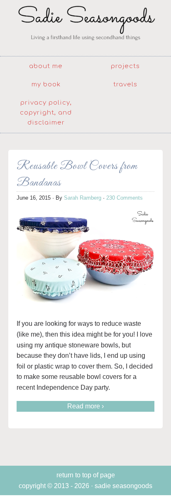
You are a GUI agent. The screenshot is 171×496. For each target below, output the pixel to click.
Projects (125, 66)
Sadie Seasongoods (85, 27)
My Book (46, 84)
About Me (46, 66)
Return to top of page (85, 475)
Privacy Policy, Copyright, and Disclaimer (46, 112)
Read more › (85, 406)
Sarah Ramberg (82, 198)
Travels (125, 84)
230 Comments (124, 198)
